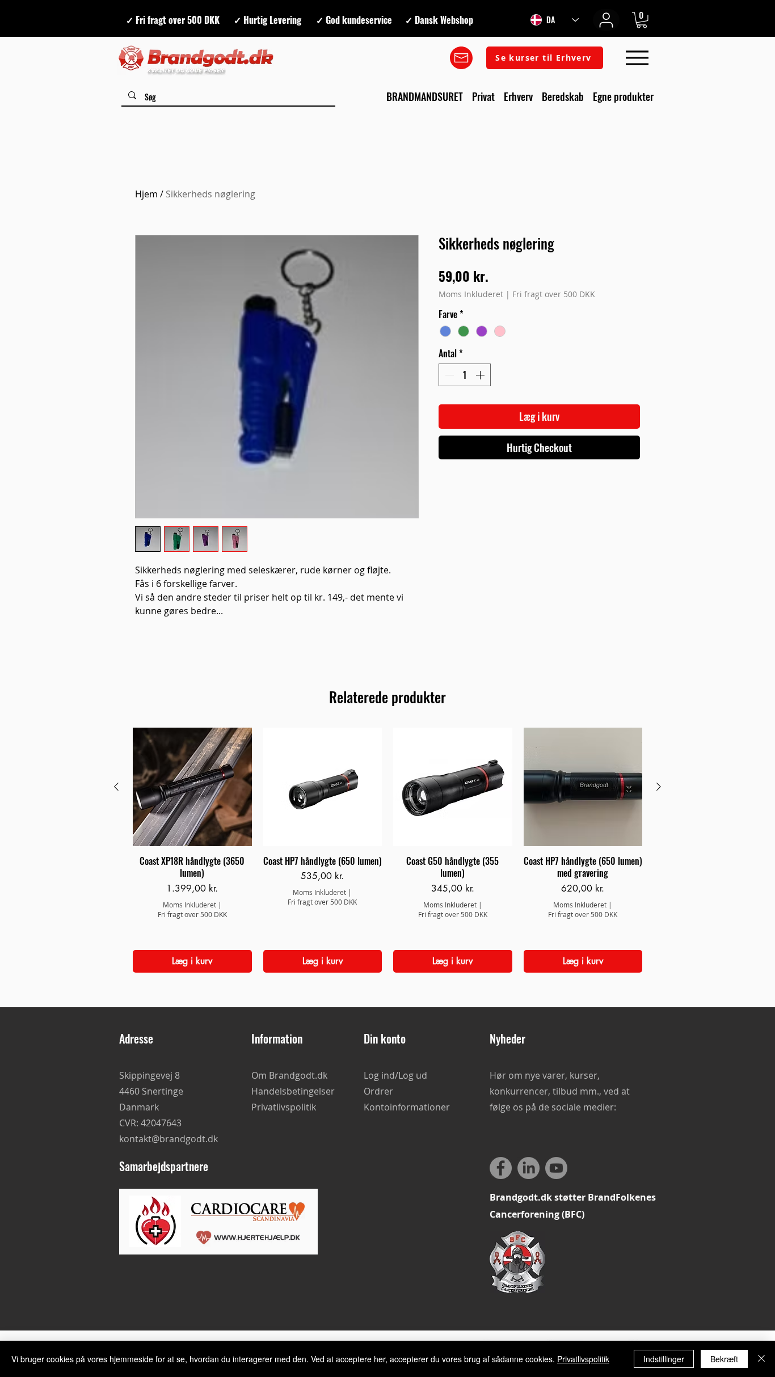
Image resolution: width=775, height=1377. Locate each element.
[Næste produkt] (659, 786)
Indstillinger (663, 1359)
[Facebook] (501, 1168)
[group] (387, 850)
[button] (641, 20)
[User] (606, 20)
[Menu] (637, 58)
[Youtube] (556, 1168)
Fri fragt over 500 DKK (553, 294)
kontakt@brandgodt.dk (168, 1139)
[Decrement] (448, 375)
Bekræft (724, 1359)
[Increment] (481, 375)
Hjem (146, 194)
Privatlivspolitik (583, 1359)
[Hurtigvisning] (192, 787)
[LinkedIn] (528, 1168)
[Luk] (761, 1359)
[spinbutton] (464, 375)
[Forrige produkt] (116, 786)
